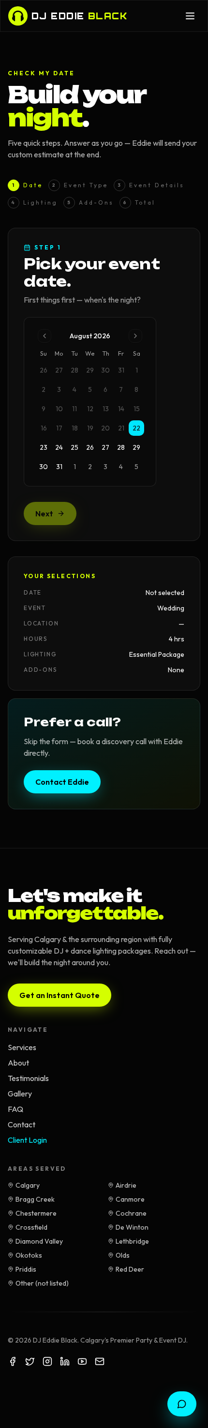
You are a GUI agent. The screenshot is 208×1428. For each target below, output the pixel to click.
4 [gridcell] (121, 466)
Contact (21, 1124)
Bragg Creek (35, 1199)
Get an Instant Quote (59, 995)
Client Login (27, 1140)
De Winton (132, 1227)
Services (22, 1047)
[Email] (99, 1361)
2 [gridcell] (90, 466)
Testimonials (28, 1078)
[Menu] (190, 16)
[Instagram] (47, 1361)
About (18, 1063)
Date (27, 185)
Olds (123, 1255)
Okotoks (28, 1255)
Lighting (34, 202)
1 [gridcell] (75, 466)
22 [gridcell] (136, 428)
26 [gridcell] (90, 447)
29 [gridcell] (136, 447)
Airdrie (126, 1185)
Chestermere (36, 1213)
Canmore (130, 1199)
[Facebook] (12, 1361)
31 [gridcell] (59, 466)
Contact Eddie (62, 782)
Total (139, 202)
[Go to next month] (135, 336)
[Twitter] (30, 1361)
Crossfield (31, 1227)
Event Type (80, 185)
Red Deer (130, 1269)
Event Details (151, 185)
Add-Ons (90, 202)
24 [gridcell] (59, 447)
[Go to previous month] (44, 336)
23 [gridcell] (43, 447)
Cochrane (131, 1213)
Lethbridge (132, 1241)
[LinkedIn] (65, 1361)
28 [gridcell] (121, 447)
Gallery (20, 1093)
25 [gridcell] (74, 447)
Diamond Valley (39, 1241)
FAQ (15, 1109)
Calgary (27, 1185)
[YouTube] (82, 1361)
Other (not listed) (42, 1283)
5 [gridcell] (136, 466)
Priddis (25, 1269)
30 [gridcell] (43, 466)
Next (44, 513)
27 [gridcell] (105, 447)
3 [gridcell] (105, 466)
